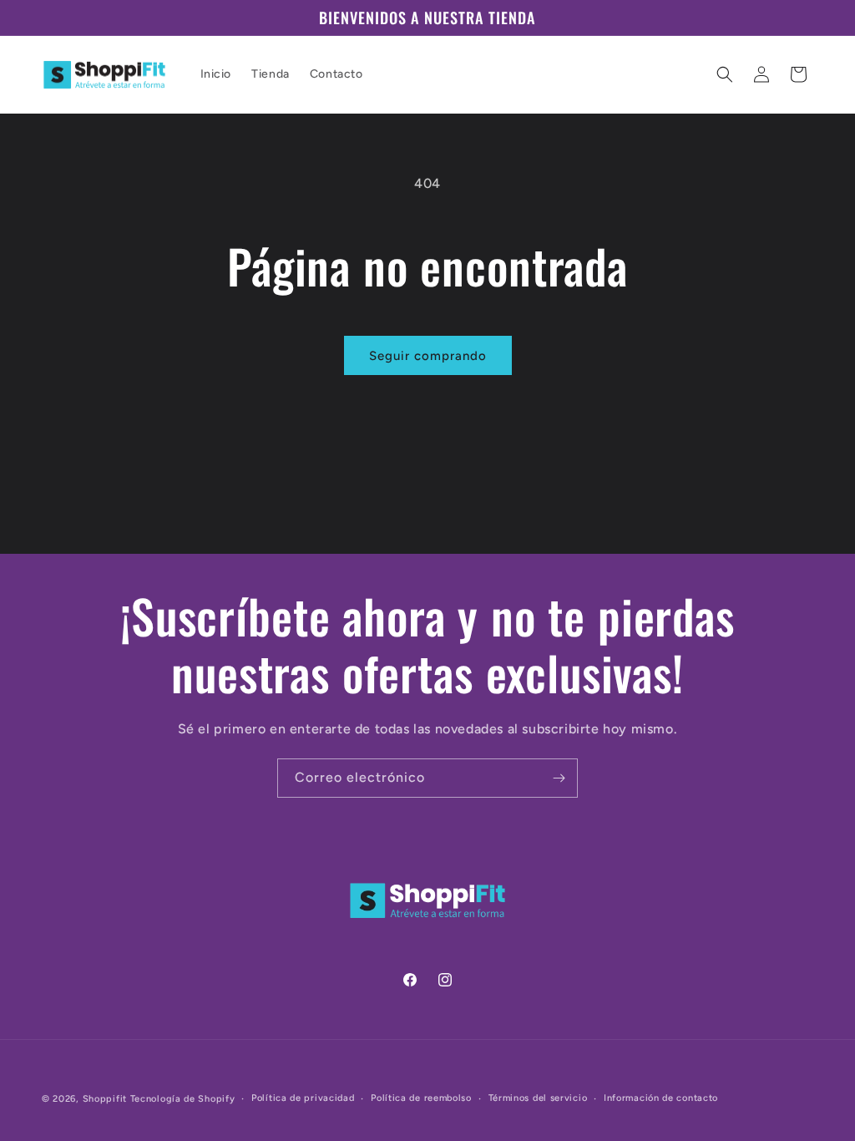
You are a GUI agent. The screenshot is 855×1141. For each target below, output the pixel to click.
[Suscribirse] (558, 778)
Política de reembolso (421, 1098)
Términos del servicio (538, 1098)
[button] (724, 74)
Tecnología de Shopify (182, 1098)
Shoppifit (105, 1098)
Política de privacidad (302, 1098)
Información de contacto (661, 1098)
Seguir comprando (428, 355)
